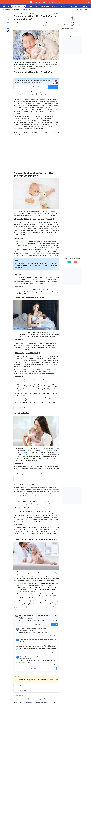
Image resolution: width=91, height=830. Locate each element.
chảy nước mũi (23, 452)
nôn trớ (50, 369)
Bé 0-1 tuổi (22, 13)
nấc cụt (20, 603)
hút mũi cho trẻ (39, 253)
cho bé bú (49, 332)
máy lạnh (48, 493)
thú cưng (39, 360)
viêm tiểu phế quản (22, 591)
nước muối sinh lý (26, 245)
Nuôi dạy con (15, 13)
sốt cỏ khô (34, 511)
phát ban (37, 122)
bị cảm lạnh (16, 456)
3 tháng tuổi (27, 583)
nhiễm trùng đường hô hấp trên (46, 450)
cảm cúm (22, 395)
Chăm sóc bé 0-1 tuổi (30, 13)
